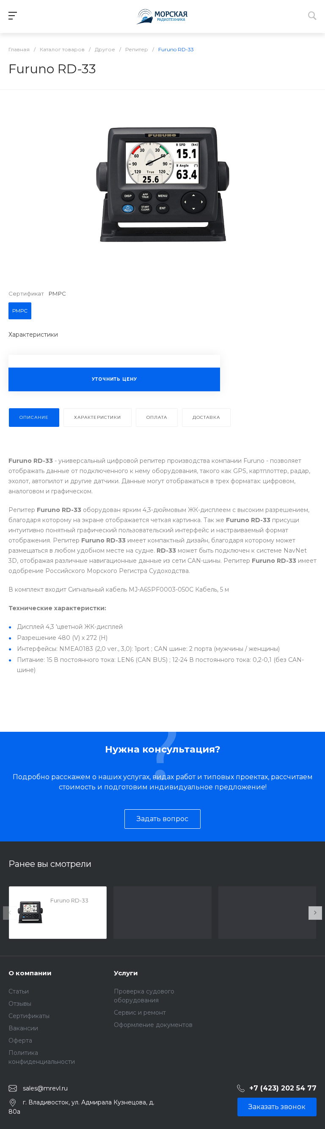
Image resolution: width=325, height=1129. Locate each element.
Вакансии (23, 1028)
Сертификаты (29, 1016)
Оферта (20, 1040)
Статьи (18, 991)
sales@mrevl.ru (45, 1088)
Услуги (126, 973)
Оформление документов (153, 1025)
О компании (30, 973)
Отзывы (19, 1003)
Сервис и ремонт (140, 1012)
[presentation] (10, 913)
